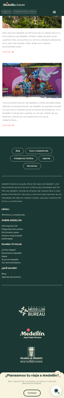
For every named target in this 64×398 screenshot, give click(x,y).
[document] (32, 199)
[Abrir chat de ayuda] (56, 390)
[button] (60, 376)
